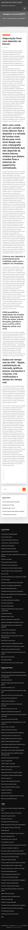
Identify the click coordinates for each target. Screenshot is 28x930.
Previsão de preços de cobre (9, 514)
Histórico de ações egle (7, 899)
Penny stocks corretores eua (8, 640)
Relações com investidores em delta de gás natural (13, 594)
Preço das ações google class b (8, 871)
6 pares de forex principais (7, 893)
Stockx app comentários (7, 603)
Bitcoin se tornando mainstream (9, 698)
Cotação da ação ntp (6, 793)
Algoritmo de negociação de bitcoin (10, 758)
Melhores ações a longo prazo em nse (10, 766)
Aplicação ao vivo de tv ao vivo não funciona (12, 695)
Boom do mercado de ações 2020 (9, 719)
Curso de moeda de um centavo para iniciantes (12, 646)
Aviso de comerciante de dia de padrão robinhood (13, 853)
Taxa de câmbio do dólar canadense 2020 (11, 571)
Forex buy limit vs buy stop (7, 911)
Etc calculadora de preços (7, 842)
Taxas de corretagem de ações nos (10, 848)
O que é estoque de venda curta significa (11, 813)
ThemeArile (13, 927)
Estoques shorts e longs (8, 505)
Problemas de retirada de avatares (10, 914)
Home (4, 18)
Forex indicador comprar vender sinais (10, 827)
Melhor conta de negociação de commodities (12, 732)
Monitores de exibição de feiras (9, 798)
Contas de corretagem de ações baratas (11, 585)
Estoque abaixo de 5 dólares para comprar (11, 738)
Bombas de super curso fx (8, 508)
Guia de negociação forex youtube (11, 501)
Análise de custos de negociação (9, 565)
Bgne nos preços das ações (7, 657)
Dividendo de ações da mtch (8, 816)
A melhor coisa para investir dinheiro (10, 886)
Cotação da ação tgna (6, 790)
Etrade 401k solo (5, 830)
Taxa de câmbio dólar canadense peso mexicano (13, 672)
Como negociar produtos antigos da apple (11, 568)
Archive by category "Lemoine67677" (16, 18)
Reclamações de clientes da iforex (9, 821)
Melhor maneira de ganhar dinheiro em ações (12, 795)
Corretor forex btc (5, 579)
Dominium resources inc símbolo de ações (11, 772)
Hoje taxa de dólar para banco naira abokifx (12, 582)
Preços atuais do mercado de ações (10, 856)
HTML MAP (19, 927)
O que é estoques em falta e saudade (10, 787)
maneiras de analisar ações (11, 2)
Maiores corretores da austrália (9, 729)
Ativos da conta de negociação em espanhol (13, 511)
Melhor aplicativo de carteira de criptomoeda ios (13, 824)
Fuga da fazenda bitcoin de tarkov (9, 551)
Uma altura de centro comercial (9, 839)
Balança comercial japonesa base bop (10, 741)
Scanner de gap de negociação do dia (10, 874)
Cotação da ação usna (6, 680)
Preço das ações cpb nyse (7, 606)
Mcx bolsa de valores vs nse (8, 687)
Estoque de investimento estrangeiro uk (11, 711)
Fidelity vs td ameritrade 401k (8, 548)
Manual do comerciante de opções (9, 883)
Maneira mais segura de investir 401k (10, 619)
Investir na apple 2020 (6, 760)
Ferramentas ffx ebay (6, 613)
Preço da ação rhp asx (6, 537)
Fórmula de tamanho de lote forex (9, 540)
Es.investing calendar (6, 659)
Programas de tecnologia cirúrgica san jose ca (12, 833)
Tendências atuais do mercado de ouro (11, 735)
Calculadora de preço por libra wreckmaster (12, 591)
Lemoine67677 (6, 35)
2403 (2, 917)
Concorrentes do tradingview (8, 630)
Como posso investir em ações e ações (10, 896)
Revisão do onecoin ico (6, 818)
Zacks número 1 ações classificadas (10, 543)
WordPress (17, 925)
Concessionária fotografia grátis (9, 534)
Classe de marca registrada (8, 701)
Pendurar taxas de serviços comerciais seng (12, 662)
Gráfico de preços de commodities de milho (12, 643)
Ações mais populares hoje (7, 836)
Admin (6, 47)
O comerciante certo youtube (8, 633)
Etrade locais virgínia (6, 559)
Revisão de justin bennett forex (8, 588)
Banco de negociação (6, 597)
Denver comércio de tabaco (8, 727)
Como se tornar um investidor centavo (10, 649)
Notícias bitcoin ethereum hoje (8, 784)
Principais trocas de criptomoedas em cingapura (13, 880)
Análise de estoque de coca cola (9, 708)
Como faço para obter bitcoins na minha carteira (13, 744)
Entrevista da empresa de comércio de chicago (12, 868)
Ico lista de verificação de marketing (10, 600)
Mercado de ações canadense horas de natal (12, 851)
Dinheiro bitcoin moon (6, 769)
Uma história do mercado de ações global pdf (12, 750)
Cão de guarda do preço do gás (9, 562)
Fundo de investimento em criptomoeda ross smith (13, 576)
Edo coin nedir (4, 574)
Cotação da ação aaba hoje (8, 545)
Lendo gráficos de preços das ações (10, 747)
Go (24, 489)
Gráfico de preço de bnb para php (9, 877)
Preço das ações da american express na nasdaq (13, 862)
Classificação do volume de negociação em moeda (13, 845)
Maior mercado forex (6, 778)
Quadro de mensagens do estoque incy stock (12, 622)
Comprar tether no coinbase (8, 763)
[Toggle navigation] (25, 8)
